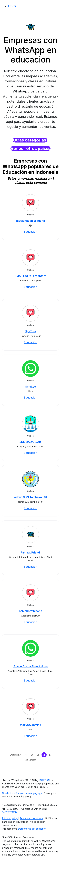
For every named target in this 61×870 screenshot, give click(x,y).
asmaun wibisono (30, 611)
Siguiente (30, 760)
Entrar (12, 6)
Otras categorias (30, 140)
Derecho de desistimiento (32, 828)
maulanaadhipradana (30, 220)
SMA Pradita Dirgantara (30, 276)
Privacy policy (10, 818)
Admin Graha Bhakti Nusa (30, 666)
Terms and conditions (31, 818)
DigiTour (30, 331)
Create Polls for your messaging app (22, 793)
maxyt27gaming (30, 724)
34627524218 (9, 812)
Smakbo (30, 386)
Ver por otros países (30, 148)
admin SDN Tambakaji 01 (30, 497)
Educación (30, 231)
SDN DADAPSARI (30, 442)
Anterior (15, 754)
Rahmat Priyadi (30, 552)
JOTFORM (44, 780)
